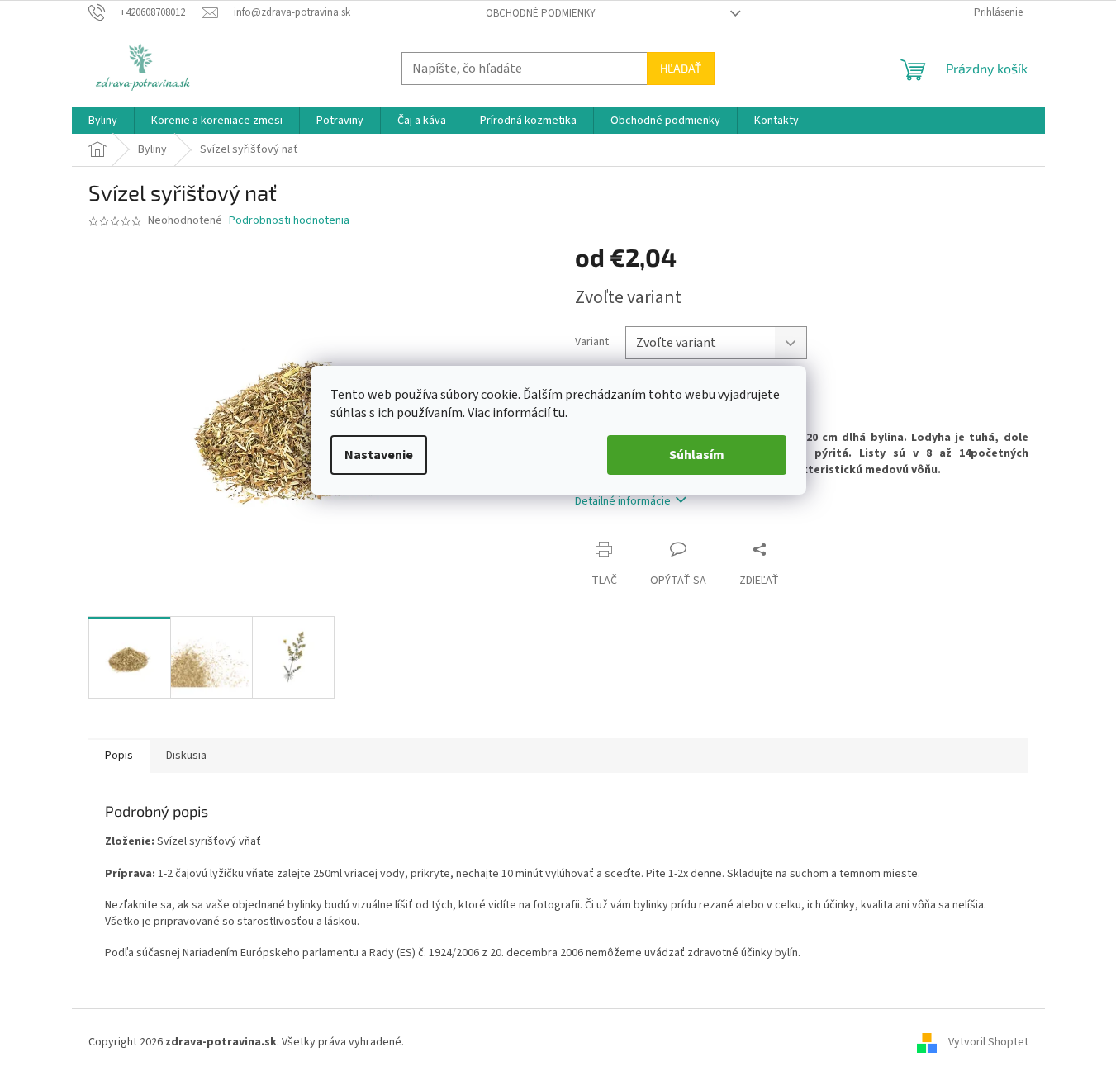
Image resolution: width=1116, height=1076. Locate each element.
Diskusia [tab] (186, 755)
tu (559, 413)
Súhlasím (696, 455)
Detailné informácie (623, 501)
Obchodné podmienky (541, 13)
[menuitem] (103, 120)
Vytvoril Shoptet (988, 1042)
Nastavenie (378, 455)
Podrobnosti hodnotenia (289, 221)
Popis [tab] (119, 755)
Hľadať (680, 68)
